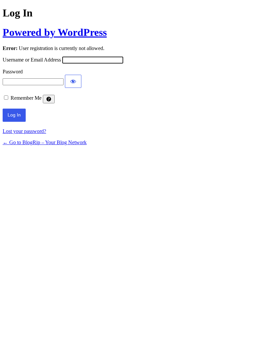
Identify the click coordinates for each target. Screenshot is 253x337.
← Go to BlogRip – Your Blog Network (45, 142)
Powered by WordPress (55, 32)
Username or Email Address (32, 60)
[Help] (49, 99)
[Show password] (73, 81)
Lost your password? (24, 131)
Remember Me (26, 98)
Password (13, 71)
